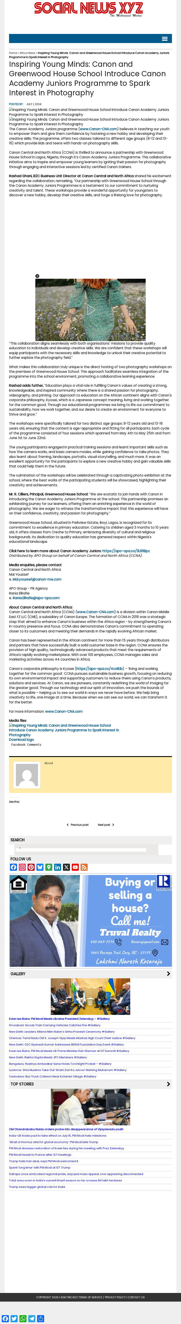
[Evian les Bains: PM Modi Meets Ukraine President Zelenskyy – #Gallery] (90, 1013)
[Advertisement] (90, 24)
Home (13, 53)
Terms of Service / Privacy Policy (102, 1297)
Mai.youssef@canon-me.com (37, 579)
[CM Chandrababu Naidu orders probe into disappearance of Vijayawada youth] (90, 1123)
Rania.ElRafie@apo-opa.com (36, 598)
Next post (104, 825)
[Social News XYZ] (89, 16)
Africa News (27, 53)
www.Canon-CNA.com (98, 129)
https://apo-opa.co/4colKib (99, 668)
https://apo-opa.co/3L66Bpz (126, 551)
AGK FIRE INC (68, 1297)
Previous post (80, 825)
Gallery (18, 974)
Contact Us (136, 1297)
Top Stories (22, 1084)
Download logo (21, 739)
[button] (37, 276)
